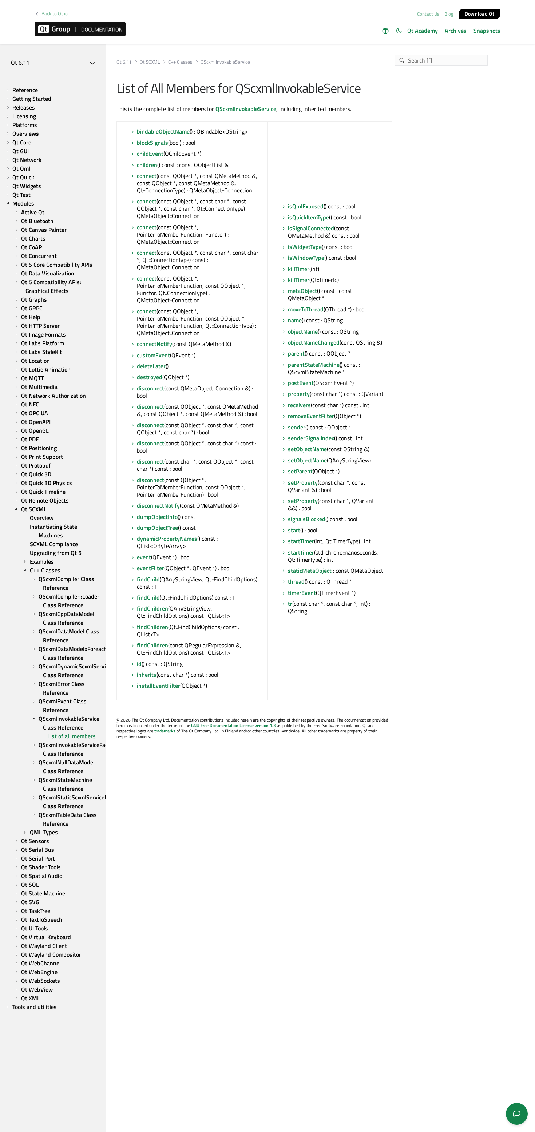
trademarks (164, 730)
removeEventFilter (311, 416)
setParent (300, 471)
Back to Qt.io (54, 13)
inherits (146, 674)
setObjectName (307, 449)
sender (296, 427)
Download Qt (479, 13)
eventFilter (150, 568)
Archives (456, 30)
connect (146, 175)
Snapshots (486, 30)
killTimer (298, 269)
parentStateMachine (314, 364)
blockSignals (152, 142)
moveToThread (306, 309)
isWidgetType (305, 246)
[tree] (53, 548)
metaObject (302, 290)
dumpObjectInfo (157, 516)
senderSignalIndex (311, 438)
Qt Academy (422, 30)
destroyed (149, 377)
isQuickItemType (308, 217)
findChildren (152, 608)
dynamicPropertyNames (167, 538)
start (294, 530)
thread (296, 581)
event (144, 557)
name (295, 320)
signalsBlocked (306, 519)
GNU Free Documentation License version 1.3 (233, 725)
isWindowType (306, 257)
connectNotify (154, 343)
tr (290, 603)
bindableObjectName (163, 131)
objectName (303, 331)
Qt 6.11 (123, 62)
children (147, 164)
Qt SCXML (150, 62)
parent (296, 353)
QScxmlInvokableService (245, 108)
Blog (448, 13)
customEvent (153, 355)
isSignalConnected (311, 228)
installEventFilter (158, 685)
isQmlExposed (306, 206)
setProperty (303, 482)
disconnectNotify (158, 505)
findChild (148, 579)
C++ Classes (180, 62)
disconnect (150, 388)
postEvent (301, 382)
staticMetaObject (310, 570)
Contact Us (428, 13)
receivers (299, 405)
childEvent (150, 153)
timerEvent (302, 592)
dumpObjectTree (157, 527)
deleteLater (151, 366)
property (299, 393)
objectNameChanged (314, 342)
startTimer (301, 541)
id (139, 663)
